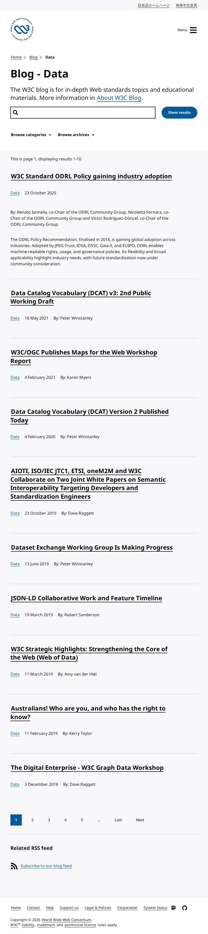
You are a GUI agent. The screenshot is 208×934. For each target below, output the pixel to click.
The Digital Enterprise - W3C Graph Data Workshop (87, 767)
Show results (179, 112)
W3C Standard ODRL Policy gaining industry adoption (91, 176)
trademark (46, 925)
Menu (182, 30)
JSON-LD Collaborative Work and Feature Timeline (86, 598)
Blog (33, 57)
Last (118, 820)
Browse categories (28, 135)
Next (140, 820)
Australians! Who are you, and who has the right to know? (88, 713)
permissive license (80, 925)
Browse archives (73, 135)
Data (50, 57)
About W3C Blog (119, 98)
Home (16, 57)
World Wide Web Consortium (66, 920)
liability (28, 925)
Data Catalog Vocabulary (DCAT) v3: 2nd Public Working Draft (80, 297)
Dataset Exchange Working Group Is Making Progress (92, 547)
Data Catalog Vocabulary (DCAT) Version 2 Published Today (89, 416)
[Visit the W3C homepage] (21, 30)
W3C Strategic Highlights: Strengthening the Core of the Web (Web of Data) (88, 653)
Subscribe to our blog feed (46, 866)
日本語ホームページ (154, 5)
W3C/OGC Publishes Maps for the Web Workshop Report (83, 357)
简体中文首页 (187, 5)
